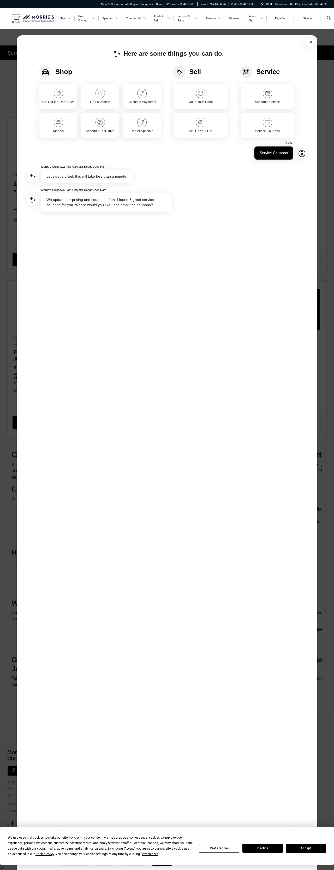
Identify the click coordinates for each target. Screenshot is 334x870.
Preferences (219, 848)
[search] (329, 18)
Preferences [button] (150, 854)
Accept (306, 848)
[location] (262, 4)
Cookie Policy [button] (44, 854)
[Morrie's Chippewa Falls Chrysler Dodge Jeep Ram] (31, 18)
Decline (262, 848)
